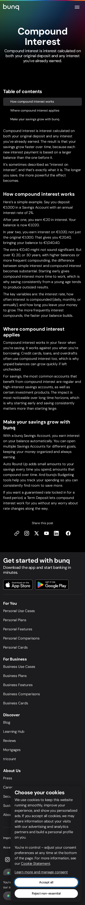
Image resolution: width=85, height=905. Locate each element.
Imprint (8, 838)
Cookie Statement (35, 863)
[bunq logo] (11, 7)
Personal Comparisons (21, 638)
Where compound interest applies (34, 110)
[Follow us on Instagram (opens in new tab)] (7, 859)
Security (9, 796)
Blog (6, 722)
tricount (9, 759)
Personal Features (17, 629)
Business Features (17, 685)
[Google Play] (52, 585)
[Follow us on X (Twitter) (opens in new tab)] (36, 533)
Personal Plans (14, 620)
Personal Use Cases (19, 610)
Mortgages (12, 749)
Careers (9, 787)
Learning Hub (13, 731)
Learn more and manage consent (41, 872)
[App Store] (18, 585)
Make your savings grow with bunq (34, 119)
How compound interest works (32, 101)
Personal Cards (15, 647)
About (8, 814)
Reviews (9, 740)
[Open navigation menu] (77, 7)
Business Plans (15, 675)
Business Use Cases (19, 666)
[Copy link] (16, 533)
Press (7, 778)
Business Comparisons (21, 694)
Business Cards (15, 703)
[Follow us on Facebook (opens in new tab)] (68, 533)
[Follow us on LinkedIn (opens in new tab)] (56, 533)
